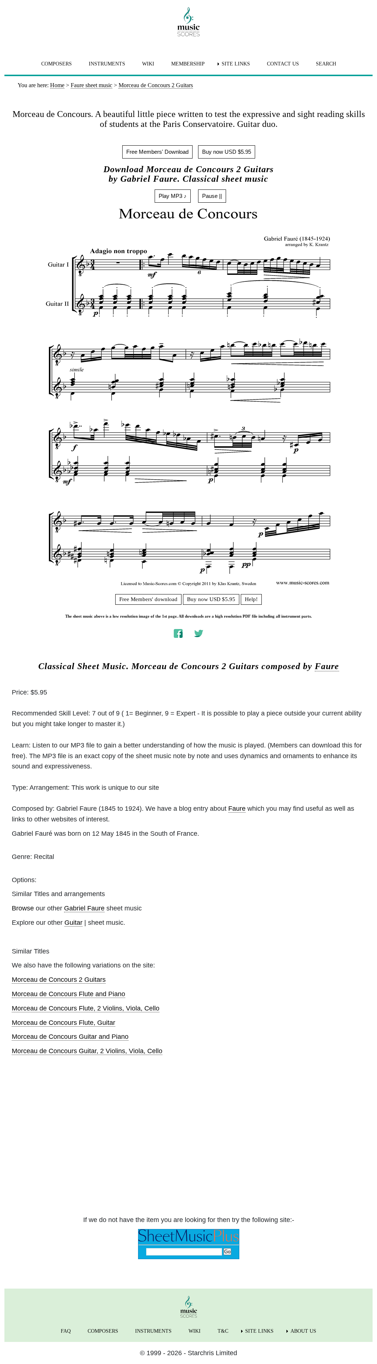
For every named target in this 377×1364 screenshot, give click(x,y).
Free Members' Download (157, 152)
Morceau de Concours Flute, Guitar (63, 1022)
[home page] (188, 21)
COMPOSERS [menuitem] (56, 64)
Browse (23, 908)
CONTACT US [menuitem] (283, 64)
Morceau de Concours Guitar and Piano (70, 1036)
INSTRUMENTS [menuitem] (107, 64)
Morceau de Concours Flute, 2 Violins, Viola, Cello (85, 1008)
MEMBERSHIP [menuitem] (188, 64)
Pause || (212, 196)
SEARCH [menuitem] (326, 64)
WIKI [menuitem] (148, 64)
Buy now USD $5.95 (226, 152)
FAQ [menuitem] (66, 1331)
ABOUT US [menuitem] (303, 1331)
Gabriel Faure (84, 908)
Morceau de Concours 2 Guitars (59, 979)
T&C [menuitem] (223, 1331)
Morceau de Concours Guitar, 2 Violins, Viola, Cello (87, 1051)
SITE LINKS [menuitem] (236, 64)
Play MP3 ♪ (173, 196)
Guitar (73, 922)
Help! (251, 599)
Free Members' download (148, 599)
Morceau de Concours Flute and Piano (68, 994)
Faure (327, 666)
